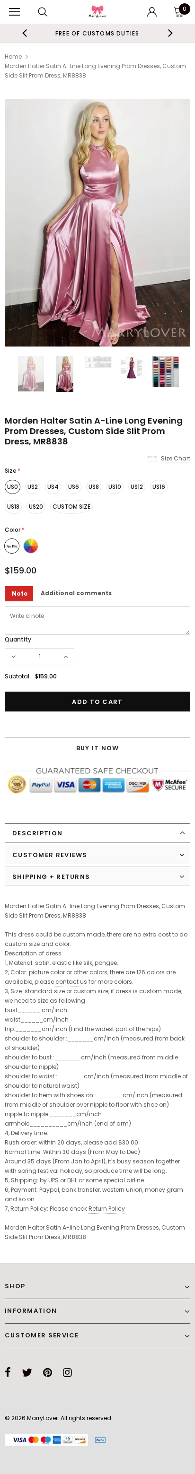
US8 (94, 487)
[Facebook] (8, 1372)
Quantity (18, 639)
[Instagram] (67, 1372)
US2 (32, 487)
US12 (137, 487)
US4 (53, 487)
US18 (13, 507)
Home (13, 56)
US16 (158, 487)
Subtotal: (18, 676)
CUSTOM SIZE (71, 507)
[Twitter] (27, 1372)
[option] (97, 33)
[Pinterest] (47, 1372)
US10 (114, 487)
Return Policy (107, 1209)
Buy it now (97, 748)
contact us (71, 982)
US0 (12, 487)
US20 (36, 507)
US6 (73, 487)
